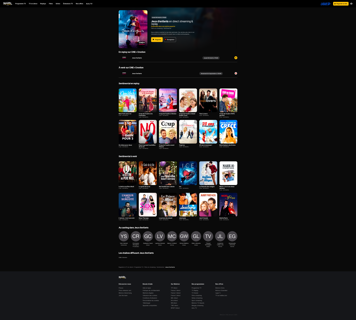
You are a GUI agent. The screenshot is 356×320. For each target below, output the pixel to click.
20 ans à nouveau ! (205, 145)
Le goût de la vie (144, 186)
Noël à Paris (223, 218)
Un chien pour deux (125, 145)
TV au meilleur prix (221, 295)
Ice (180, 186)
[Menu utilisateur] (351, 3)
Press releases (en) (125, 290)
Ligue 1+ (218, 293)
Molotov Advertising (125, 293)
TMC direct (174, 305)
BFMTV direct (175, 308)
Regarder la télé (341, 3)
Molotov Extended (221, 290)
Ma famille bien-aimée (167, 186)
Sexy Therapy (144, 218)
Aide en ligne (147, 288)
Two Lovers (203, 114)
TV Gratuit (195, 293)
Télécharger (146, 303)
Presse (121, 288)
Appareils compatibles (150, 305)
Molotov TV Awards (198, 303)
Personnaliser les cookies (151, 300)
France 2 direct (175, 290)
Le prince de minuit (165, 218)
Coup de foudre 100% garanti (227, 114)
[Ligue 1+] (325, 3)
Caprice (182, 145)
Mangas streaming (197, 305)
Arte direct (174, 300)
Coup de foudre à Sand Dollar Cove (187, 114)
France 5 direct (176, 295)
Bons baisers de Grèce (227, 145)
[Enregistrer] (235, 73)
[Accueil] (7, 4)
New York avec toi (125, 114)
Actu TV (194, 308)
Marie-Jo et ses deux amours (226, 187)
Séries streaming (197, 298)
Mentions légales (148, 293)
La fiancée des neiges (207, 186)
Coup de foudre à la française (146, 114)
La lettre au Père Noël (126, 186)
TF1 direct (174, 288)
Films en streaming (157, 28)
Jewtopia (182, 218)
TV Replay (195, 290)
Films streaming (197, 295)
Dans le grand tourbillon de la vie (147, 146)
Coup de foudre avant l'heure (166, 146)
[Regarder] (235, 57)
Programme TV (196, 288)
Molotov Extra (219, 288)
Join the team (123, 295)
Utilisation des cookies (150, 295)
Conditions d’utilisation (150, 298)
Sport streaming (197, 300)
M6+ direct (174, 298)
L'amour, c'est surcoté (126, 218)
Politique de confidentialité (151, 290)
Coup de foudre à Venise (167, 114)
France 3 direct (176, 293)
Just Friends (203, 218)
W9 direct (174, 303)
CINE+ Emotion (123, 257)
